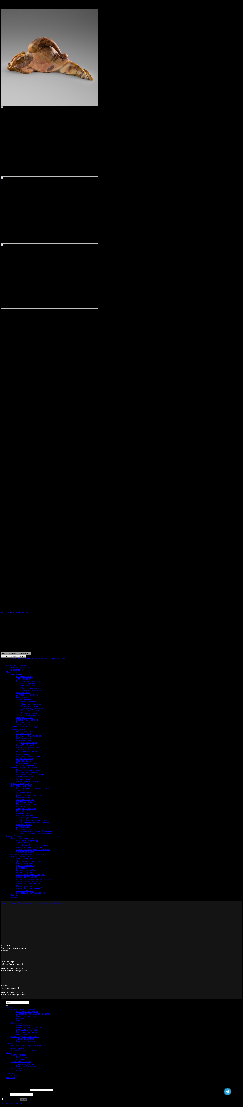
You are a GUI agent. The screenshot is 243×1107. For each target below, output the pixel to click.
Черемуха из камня (30, 688)
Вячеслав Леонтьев (20, 670)
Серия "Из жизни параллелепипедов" (34, 879)
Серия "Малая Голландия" (28, 884)
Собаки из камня (24, 738)
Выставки (20, 1059)
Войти (23, 1099)
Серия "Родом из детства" (28, 770)
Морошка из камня (30, 715)
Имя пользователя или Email (15, 1090)
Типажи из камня (24, 779)
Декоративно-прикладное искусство (28, 854)
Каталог (5, 613)
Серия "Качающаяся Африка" (35, 845)
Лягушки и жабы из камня (28, 756)
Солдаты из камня (24, 777)
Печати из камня (24, 825)
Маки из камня (23, 693)
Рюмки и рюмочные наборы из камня (33, 788)
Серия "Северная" (25, 886)
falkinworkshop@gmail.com (17, 971)
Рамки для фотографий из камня (36, 831)
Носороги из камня (25, 765)
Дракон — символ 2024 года (24, 727)
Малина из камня (29, 713)
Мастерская (11, 672)
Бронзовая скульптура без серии (31, 893)
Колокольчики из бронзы (27, 870)
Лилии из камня (23, 679)
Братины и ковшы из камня (29, 795)
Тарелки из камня (24, 793)
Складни (20, 790)
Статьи (14, 1075)
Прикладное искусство (21, 786)
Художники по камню (16, 665)
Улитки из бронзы (24, 891)
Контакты (10, 1078)
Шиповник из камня (30, 706)
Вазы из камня (23, 797)
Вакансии (20, 1071)
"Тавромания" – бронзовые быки (31, 861)
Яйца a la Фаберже (25, 799)
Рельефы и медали (25, 872)
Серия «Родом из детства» (23, 1050)
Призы (14, 897)
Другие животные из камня (29, 747)
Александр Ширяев (20, 667)
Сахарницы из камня (26, 809)
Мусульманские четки (26, 804)
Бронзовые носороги (26, 859)
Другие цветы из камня (27, 695)
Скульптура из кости (25, 852)
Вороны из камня (29, 743)
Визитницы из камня (25, 802)
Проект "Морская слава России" (31, 774)
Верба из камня (28, 683)
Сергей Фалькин (19, 613)
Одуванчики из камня (26, 697)
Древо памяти (17, 1048)
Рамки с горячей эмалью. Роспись (37, 834)
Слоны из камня (23, 733)
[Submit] (7, 1005)
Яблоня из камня (29, 686)
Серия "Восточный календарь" (30, 875)
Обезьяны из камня (25, 731)
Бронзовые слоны (24, 863)
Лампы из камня (24, 813)
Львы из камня (23, 754)
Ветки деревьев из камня (28, 681)
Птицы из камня (23, 740)
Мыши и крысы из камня (27, 763)
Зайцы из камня (23, 749)
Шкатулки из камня (25, 815)
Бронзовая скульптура (21, 784)
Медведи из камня (24, 759)
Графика (15, 895)
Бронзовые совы (24, 868)
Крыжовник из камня (31, 711)
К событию (21, 806)
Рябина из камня (29, 702)
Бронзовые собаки (25, 865)
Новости (10, 1073)
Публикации (21, 1057)
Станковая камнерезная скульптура (33, 850)
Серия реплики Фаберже (28, 781)
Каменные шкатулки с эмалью (35, 822)
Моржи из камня (23, 761)
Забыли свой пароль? (11, 1104)
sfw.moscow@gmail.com (16, 995)
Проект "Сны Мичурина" (27, 720)
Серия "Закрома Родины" (28, 877)
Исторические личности (27, 772)
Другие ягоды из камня (32, 708)
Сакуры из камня (24, 724)
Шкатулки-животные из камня (35, 820)
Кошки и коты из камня (26, 752)
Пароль (5, 1094)
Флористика (16, 674)
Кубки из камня (23, 811)
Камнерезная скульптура (28, 840)
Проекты (10, 1043)
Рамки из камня (23, 829)
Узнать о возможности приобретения (16, 654)
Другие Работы (23, 827)
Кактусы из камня (24, 677)
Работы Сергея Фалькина (23, 1009)
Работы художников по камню (25, 1037)
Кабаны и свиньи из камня (28, 736)
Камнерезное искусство (23, 659)
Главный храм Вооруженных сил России (30, 1046)
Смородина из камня (31, 704)
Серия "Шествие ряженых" (29, 888)
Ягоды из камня (23, 699)
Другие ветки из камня (31, 690)
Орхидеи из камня (24, 718)
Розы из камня (23, 722)
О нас (8, 1052)
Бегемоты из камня (25, 745)
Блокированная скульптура (24, 768)
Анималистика (41, 659)
